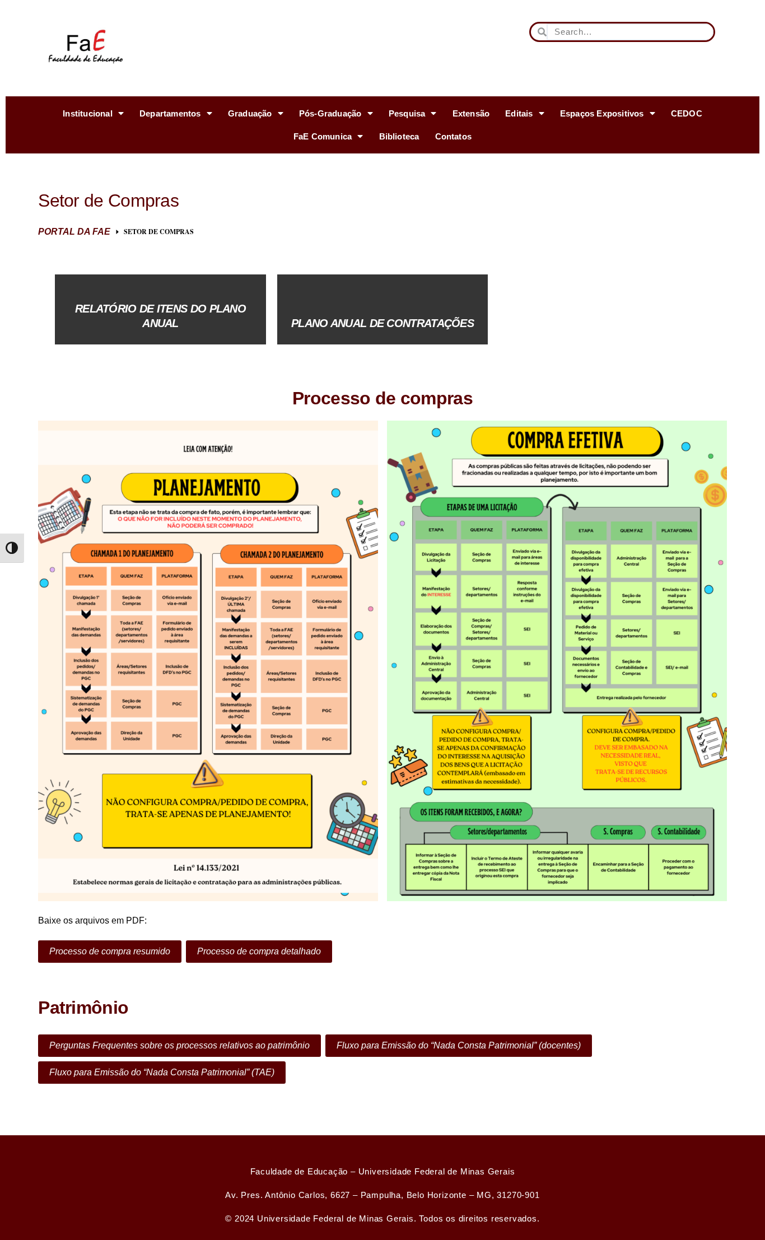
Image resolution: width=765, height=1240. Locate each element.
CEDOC (686, 113)
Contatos (453, 136)
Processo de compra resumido (109, 951)
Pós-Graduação (330, 113)
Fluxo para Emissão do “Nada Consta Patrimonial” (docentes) (459, 1045)
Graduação (250, 113)
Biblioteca (399, 136)
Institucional (88, 113)
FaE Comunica (322, 136)
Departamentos (170, 113)
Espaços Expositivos (602, 113)
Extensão (471, 113)
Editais (519, 113)
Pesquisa (407, 113)
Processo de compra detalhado (259, 951)
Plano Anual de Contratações (382, 323)
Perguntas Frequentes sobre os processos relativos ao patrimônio (179, 1045)
